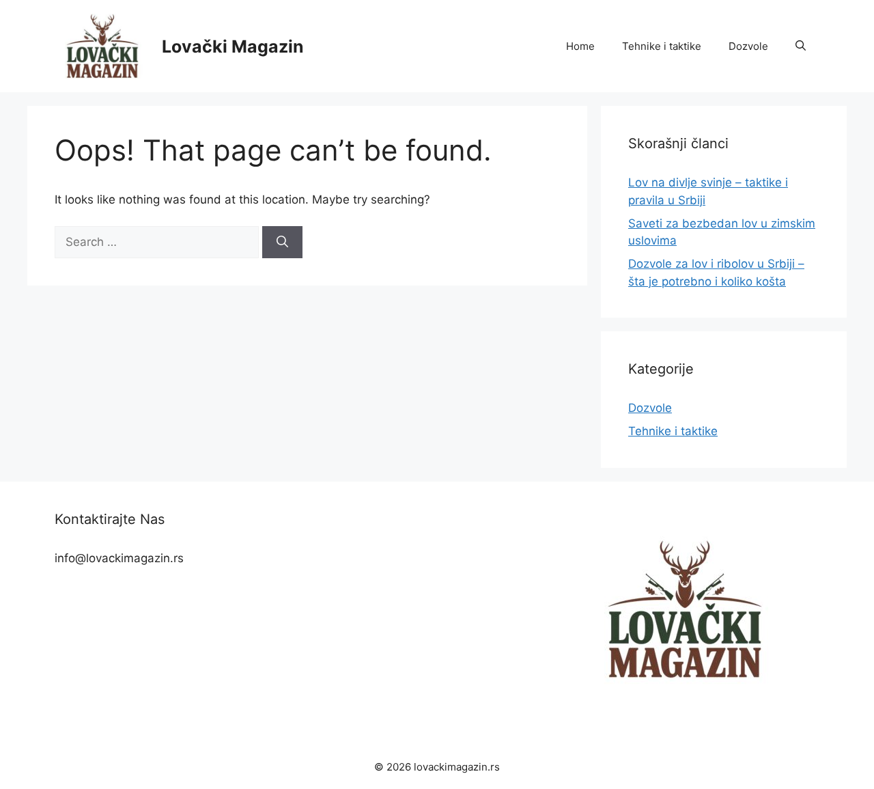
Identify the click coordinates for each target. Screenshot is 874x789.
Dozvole (748, 46)
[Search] (282, 242)
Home (580, 46)
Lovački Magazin (233, 46)
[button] (800, 46)
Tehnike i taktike (661, 46)
